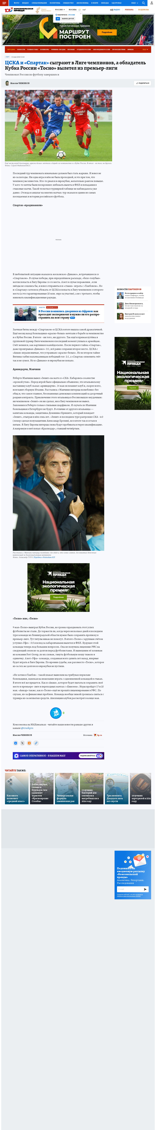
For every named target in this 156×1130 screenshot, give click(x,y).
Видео (25, 3)
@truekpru (27, 728)
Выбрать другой (68, 18)
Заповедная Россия (101, 49)
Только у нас (32, 49)
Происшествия (118, 49)
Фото (16, 3)
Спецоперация (39, 3)
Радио (117, 10)
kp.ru (99, 735)
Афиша (130, 49)
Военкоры (44, 49)
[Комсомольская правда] (19, 9)
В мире (94, 3)
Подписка (143, 9)
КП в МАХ (71, 49)
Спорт (7, 57)
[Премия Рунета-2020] (42, 10)
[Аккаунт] (151, 3)
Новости (21, 49)
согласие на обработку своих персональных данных (130, 895)
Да (58, 18)
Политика (55, 3)
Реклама (129, 9)
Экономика (82, 3)
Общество (68, 3)
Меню (4, 3)
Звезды (105, 3)
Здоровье (116, 3)
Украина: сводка (58, 49)
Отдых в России (84, 49)
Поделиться (144, 83)
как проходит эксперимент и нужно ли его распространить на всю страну (69, 314)
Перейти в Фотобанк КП (44, 557)
